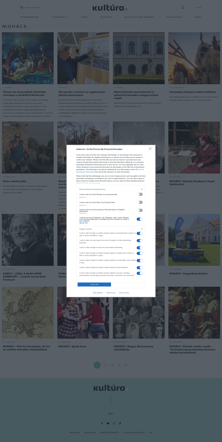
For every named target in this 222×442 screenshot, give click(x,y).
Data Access (111, 293)
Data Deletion (98, 293)
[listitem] (111, 189)
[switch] (140, 194)
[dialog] (111, 221)
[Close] (151, 149)
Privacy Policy (124, 293)
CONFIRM (94, 284)
